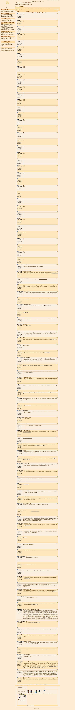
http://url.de (35, 445)
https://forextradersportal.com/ (42, 519)
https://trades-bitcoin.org (40, 365)
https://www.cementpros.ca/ (43, 279)
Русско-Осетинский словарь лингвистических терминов (5, 42)
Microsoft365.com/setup (35, 610)
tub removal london (26, 484)
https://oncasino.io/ (54, 293)
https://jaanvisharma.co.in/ (26, 585)
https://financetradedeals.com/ (27, 520)
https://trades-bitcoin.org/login (48, 365)
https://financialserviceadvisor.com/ (36, 520)
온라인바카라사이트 (35, 643)
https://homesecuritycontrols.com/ (45, 518)
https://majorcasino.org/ (34, 604)
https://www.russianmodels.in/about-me (28, 544)
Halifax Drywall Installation (27, 432)
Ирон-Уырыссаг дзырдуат (5, 13)
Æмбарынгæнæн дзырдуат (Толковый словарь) (7, 23)
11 (38, 12)
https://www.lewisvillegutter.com (35, 511)
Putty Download (27, 286)
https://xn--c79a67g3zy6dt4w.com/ (46, 305)
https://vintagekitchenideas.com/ (27, 518)
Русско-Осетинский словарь (5, 18)
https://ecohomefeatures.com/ (27, 517)
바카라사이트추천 (46, 465)
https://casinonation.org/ (40, 266)
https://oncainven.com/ (55, 273)
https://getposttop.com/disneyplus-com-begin (36, 667)
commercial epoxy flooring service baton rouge (29, 564)
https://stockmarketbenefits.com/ (50, 519)
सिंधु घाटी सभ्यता (25, 537)
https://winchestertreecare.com (34, 557)
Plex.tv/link (24, 613)
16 (44, 12)
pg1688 (24, 385)
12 (39, 12)
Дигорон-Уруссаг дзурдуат (5, 9)
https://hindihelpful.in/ (28, 325)
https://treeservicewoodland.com (32, 597)
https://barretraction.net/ (45, 504)
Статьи (17, 6)
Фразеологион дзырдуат (5, 31)
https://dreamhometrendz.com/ (45, 517)
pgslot (31, 398)
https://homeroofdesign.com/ (54, 518)
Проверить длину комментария (22, 700)
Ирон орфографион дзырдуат (6, 36)
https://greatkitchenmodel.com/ (36, 518)
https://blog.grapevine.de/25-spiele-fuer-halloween (34, 392)
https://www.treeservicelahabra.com (35, 622)
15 (43, 12)
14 (42, 12)
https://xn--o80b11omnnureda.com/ (51, 629)
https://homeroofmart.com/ (34, 519)
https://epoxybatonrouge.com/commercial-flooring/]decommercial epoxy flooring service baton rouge (37, 570)
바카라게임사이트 (38, 655)
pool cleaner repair (25, 312)
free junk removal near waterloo (27, 438)
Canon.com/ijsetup (36, 618)
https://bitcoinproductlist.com (33, 365)
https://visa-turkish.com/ (53, 339)
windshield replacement (26, 345)
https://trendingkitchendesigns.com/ (36, 517)
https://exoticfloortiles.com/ (26, 519)
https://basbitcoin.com (26, 365)
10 (37, 12)
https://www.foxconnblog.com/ (41, 445)
